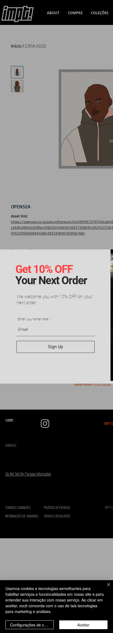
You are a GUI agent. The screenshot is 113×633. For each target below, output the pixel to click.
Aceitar (83, 625)
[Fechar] (105, 587)
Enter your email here (33, 319)
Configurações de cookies (32, 625)
